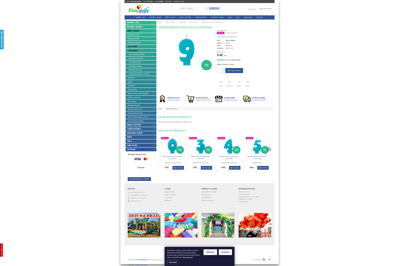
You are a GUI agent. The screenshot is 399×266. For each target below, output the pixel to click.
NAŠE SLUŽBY (132, 145)
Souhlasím (225, 252)
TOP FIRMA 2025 (1, 250)
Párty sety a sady (133, 39)
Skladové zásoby (170, 192)
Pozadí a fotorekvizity (135, 113)
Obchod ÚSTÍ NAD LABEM (209, 192)
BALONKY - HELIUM (134, 27)
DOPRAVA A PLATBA (179, 1)
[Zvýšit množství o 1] (224, 69)
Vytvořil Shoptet (257, 260)
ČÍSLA (129, 141)
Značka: (232, 33)
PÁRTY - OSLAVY (133, 31)
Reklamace (168, 200)
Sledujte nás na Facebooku (138, 198)
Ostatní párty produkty (136, 121)
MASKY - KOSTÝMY (134, 125)
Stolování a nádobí (134, 43)
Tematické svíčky (135, 62)
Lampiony (131, 86)
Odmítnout (210, 252)
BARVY (129, 137)
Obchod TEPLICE (206, 195)
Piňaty (130, 82)
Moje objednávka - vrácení (139, 179)
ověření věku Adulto (141, 265)
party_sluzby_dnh (136, 201)
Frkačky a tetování (134, 97)
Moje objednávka (243, 202)
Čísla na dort (133, 50)
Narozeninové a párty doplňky (138, 93)
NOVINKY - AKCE (133, 22)
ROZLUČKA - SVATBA (134, 133)
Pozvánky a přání (134, 35)
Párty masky (132, 101)
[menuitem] (141, 17)
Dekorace (131, 78)
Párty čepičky (132, 89)
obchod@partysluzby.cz (137, 192)
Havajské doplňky (134, 105)
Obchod (134, 1)
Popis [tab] (160, 109)
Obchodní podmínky (244, 194)
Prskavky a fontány (135, 70)
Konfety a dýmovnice (135, 109)
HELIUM (159, 1)
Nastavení (173, 262)
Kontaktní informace (244, 192)
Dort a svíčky (132, 46)
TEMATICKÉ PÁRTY (134, 129)
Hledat (206, 8)
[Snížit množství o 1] (224, 72)
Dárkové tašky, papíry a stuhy (138, 117)
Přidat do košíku (235, 70)
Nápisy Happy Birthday (137, 54)
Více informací (188, 257)
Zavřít (220, 78)
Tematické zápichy (135, 66)
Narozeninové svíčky (136, 58)
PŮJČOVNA (131, 149)
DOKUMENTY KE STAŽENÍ (245, 199)
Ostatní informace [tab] (171, 109)
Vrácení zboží (168, 197)
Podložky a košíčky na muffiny (139, 74)
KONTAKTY (168, 1)
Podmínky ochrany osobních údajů (248, 197)
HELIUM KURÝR (206, 197)
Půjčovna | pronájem (208, 200)
